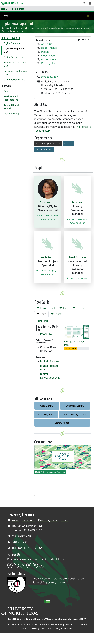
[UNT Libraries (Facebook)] (10, 565)
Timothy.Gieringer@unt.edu (48, 270)
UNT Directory (49, 619)
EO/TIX (21, 624)
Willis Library (46, 406)
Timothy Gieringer (47, 257)
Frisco (64, 520)
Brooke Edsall (77, 201)
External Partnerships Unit (15, 64)
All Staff (68, 143)
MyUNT (12, 619)
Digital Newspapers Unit (14, 50)
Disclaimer (12, 624)
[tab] (45, 308)
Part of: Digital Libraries (48, 143)
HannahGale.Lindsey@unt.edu (78, 278)
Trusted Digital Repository (11, 107)
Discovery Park (46, 414)
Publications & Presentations (11, 98)
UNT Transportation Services (51, 472)
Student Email (33, 619)
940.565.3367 (49, 76)
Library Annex (62, 423)
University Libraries (15, 8)
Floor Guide (48, 55)
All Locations (49, 59)
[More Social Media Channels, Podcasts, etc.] (41, 565)
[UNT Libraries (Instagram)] (22, 565)
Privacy (30, 624)
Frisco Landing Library (74, 414)
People (45, 51)
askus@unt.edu (21, 536)
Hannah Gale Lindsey (77, 257)
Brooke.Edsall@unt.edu (78, 219)
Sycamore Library (75, 406)
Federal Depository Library (48, 582)
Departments (49, 47)
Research (8, 91)
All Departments (44, 149)
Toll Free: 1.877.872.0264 (27, 547)
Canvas (21, 619)
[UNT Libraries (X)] (16, 565)
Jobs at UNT (79, 619)
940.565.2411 (20, 542)
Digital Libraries (49, 361)
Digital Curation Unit (14, 43)
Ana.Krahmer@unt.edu (48, 215)
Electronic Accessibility (47, 624)
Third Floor (42, 321)
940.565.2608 (78, 223)
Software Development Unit (16, 73)
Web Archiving (11, 113)
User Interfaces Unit (14, 79)
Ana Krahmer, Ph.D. (48, 201)
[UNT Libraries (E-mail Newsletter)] (35, 565)
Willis (15, 520)
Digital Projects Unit (14, 57)
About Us (46, 44)
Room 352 (46, 334)
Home (5, 15)
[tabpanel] (62, 351)
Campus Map (65, 619)
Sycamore (28, 520)
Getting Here (49, 63)
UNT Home (81, 624)
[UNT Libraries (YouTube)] (29, 565)
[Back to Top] (62, 159)
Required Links (67, 624)
